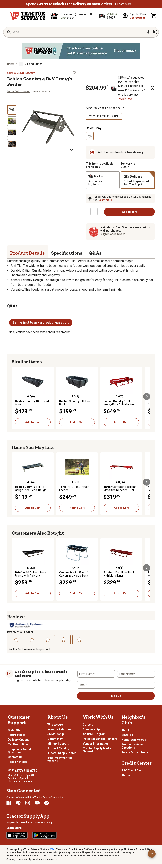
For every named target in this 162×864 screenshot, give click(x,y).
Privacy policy (14, 849)
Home (11, 64)
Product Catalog (58, 748)
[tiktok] (46, 803)
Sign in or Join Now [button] (113, 234)
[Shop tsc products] (81, 51)
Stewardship (55, 734)
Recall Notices (17, 761)
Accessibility (143, 849)
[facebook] (8, 803)
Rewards (127, 734)
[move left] (15, 396)
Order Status (16, 730)
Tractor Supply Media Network (97, 750)
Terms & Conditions (135, 752)
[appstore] (17, 835)
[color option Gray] (90, 136)
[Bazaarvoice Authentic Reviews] (26, 625)
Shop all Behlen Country (21, 72)
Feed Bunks (34, 64)
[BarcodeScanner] (154, 32)
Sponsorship (91, 729)
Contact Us (15, 757)
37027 (125, 166)
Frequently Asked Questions (19, 751)
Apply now (125, 98)
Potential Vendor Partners (100, 738)
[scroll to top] (152, 854)
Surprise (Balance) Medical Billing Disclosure (74, 852)
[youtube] (37, 803)
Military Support (58, 743)
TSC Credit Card (132, 770)
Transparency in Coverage (117, 852)
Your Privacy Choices (36, 849)
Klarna (126, 775)
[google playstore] (44, 835)
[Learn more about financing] (152, 88)
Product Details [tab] (27, 253)
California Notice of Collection (80, 856)
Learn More (124, 4)
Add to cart (129, 211)
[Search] (9, 32)
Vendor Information (96, 743)
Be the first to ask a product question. (40, 322)
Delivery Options (18, 739)
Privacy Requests (110, 856)
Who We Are (55, 724)
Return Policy (16, 734)
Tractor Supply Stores (61, 753)
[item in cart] (154, 16)
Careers (88, 724)
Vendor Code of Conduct (46, 856)
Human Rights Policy (17, 856)
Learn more (105, 200)
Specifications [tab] (66, 253)
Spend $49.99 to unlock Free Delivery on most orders (69, 4)
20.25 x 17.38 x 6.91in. (104, 116)
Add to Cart (32, 422)
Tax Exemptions (18, 744)
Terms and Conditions (68, 849)
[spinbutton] (94, 211)
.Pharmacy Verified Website (60, 759)
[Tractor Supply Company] (28, 15)
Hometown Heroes (134, 739)
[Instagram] (27, 803)
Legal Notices (125, 849)
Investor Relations (59, 729)
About (125, 730)
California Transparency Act (99, 849)
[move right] (146, 396)
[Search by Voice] (148, 32)
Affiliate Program (94, 734)
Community (55, 738)
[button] (134, 4)
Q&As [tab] (95, 253)
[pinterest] (18, 803)
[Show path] (21, 64)
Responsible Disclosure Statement (26, 852)
